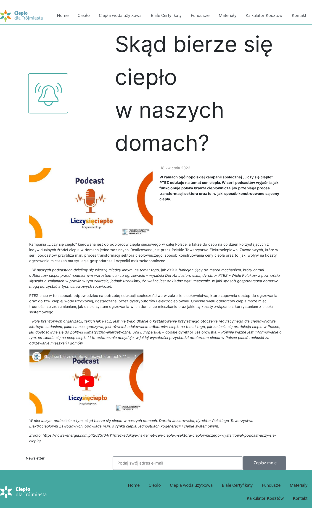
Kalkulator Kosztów (264, 15)
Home (63, 15)
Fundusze (200, 15)
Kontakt (299, 15)
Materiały (227, 15)
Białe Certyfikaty (166, 15)
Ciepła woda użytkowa (120, 15)
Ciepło (84, 15)
